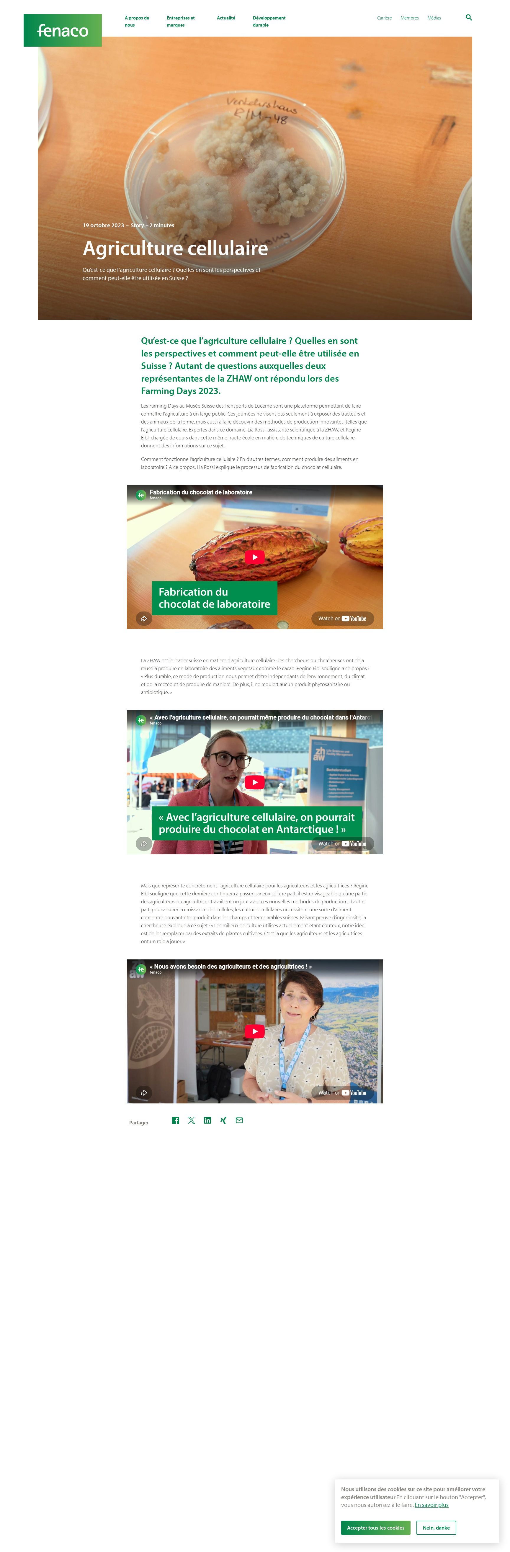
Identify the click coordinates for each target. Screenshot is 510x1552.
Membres (410, 18)
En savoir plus (432, 1504)
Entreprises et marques (181, 21)
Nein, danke (436, 1527)
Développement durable (269, 21)
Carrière (384, 18)
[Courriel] (239, 1120)
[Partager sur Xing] (223, 1120)
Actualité (226, 18)
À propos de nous (137, 21)
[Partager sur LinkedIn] (207, 1120)
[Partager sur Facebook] (175, 1120)
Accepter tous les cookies (376, 1527)
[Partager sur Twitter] (191, 1120)
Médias (434, 18)
